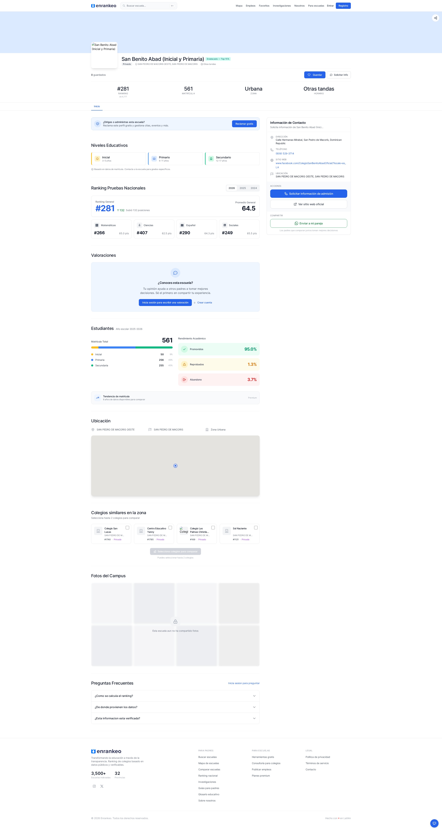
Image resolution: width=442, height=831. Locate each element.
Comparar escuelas (209, 769)
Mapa (239, 5)
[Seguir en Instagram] (94, 786)
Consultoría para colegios (266, 763)
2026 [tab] (232, 188)
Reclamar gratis (244, 123)
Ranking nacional (208, 775)
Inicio (97, 106)
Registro (343, 5)
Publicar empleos (261, 769)
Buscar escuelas (207, 756)
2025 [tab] (243, 188)
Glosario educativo (208, 794)
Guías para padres (208, 788)
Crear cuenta (204, 302)
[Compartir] (435, 18)
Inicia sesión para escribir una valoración (165, 302)
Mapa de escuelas (208, 763)
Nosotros (299, 5)
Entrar (330, 5)
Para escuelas (316, 5)
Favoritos (264, 5)
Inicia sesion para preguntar (244, 683)
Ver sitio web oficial (311, 204)
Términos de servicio (317, 763)
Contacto (311, 769)
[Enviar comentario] (434, 823)
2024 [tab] (254, 188)
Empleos (251, 5)
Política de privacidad (318, 756)
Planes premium (261, 775)
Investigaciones (282, 5)
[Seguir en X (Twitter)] (102, 786)
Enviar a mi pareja (311, 223)
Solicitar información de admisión (311, 193)
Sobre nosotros (206, 800)
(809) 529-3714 (285, 153)
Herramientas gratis (263, 756)
